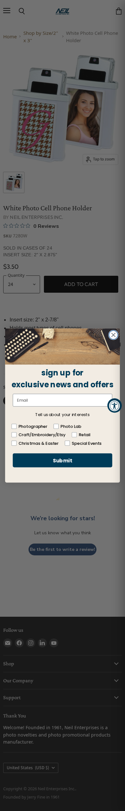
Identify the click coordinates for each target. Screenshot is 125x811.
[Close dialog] (113, 334)
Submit (62, 460)
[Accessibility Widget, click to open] (114, 405)
